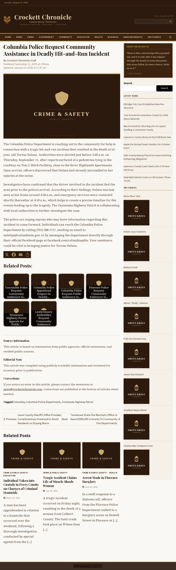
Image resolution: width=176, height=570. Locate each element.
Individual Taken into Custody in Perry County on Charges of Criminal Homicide (21, 486)
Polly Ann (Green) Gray (135, 339)
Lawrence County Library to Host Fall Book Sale (147, 137)
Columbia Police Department (43, 402)
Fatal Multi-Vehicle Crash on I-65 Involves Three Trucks (147, 179)
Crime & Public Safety (15, 473)
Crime (30, 37)
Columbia (19, 402)
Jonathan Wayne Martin (135, 410)
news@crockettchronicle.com (22, 389)
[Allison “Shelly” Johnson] (136, 320)
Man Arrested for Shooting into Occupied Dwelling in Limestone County (145, 128)
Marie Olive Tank (132, 196)
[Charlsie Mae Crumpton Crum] (136, 462)
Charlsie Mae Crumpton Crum (138, 446)
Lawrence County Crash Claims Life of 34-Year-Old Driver (147, 168)
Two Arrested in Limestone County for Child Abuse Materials (146, 117)
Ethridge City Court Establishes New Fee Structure (144, 106)
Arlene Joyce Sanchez (135, 232)
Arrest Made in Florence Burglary (100, 479)
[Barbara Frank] (136, 284)
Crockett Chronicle (43, 17)
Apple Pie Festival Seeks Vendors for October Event (147, 146)
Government (46, 37)
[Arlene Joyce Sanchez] (136, 248)
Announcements (133, 37)
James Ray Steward (134, 374)
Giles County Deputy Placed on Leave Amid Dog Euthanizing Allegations (147, 157)
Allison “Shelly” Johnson (136, 303)
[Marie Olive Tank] (136, 212)
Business (113, 37)
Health (99, 37)
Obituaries (154, 37)
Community (65, 37)
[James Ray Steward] (136, 391)
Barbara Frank (131, 267)
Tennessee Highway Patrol (77, 402)
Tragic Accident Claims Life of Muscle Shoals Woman (60, 481)
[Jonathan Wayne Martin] (136, 427)
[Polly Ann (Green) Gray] (136, 355)
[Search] (170, 37)
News (19, 37)
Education (83, 37)
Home (8, 37)
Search (128, 83)
